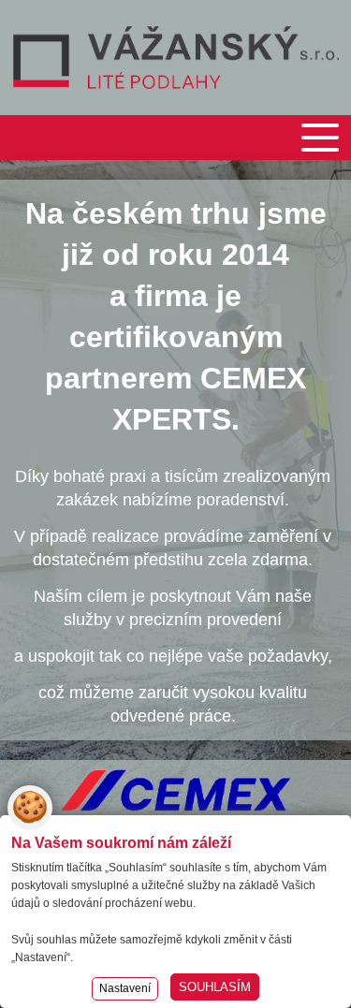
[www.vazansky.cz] (176, 57)
